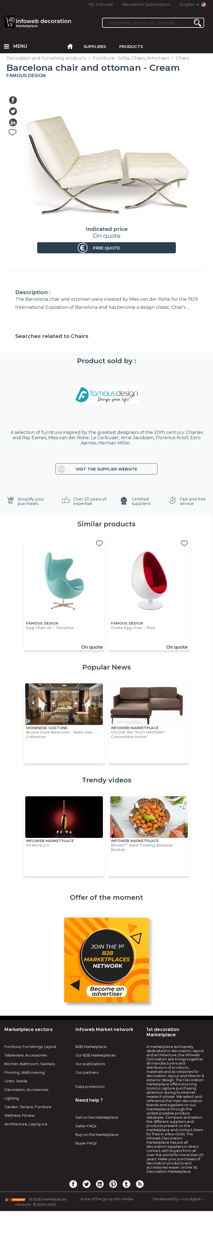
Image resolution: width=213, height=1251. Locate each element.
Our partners (86, 1072)
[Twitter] (86, 1183)
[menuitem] (6, 46)
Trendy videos (106, 780)
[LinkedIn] (99, 1183)
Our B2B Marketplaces (95, 1055)
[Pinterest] (113, 1183)
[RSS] (139, 1183)
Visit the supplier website (106, 469)
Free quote (106, 248)
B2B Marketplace (90, 1047)
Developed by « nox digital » (177, 1199)
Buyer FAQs (86, 1143)
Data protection (90, 1087)
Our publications (90, 1064)
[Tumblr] (126, 1183)
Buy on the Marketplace (96, 1135)
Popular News (106, 667)
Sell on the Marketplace (96, 1117)
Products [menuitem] (131, 46)
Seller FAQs (85, 1126)
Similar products (106, 524)
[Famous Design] (106, 394)
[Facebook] (73, 1183)
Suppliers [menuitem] (94, 46)
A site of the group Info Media (106, 1199)
